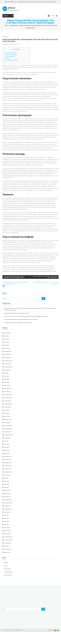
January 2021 (7, 533)
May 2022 (6, 484)
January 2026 (7, 354)
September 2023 (8, 435)
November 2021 (8, 503)
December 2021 (8, 499)
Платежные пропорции (11, 54)
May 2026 (6, 342)
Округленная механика (11, 52)
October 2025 (7, 363)
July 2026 (6, 336)
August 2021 (7, 512)
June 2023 (6, 444)
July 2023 (6, 441)
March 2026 (7, 348)
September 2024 (8, 404)
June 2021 (6, 518)
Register (6, 562)
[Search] (43, 298)
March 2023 (7, 453)
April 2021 (6, 524)
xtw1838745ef (6, 44)
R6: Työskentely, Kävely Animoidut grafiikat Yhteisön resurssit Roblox (21, 319)
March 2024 (7, 416)
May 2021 (6, 521)
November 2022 (8, 465)
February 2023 (7, 456)
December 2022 (8, 462)
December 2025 (8, 357)
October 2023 (7, 431)
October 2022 (7, 469)
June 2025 (6, 376)
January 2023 (7, 459)
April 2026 (6, 345)
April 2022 (6, 487)
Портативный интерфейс (11, 60)
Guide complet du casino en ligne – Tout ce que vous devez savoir (45, 277)
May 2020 (6, 546)
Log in (5, 565)
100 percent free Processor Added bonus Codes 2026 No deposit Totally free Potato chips (25, 316)
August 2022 (7, 475)
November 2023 (8, 428)
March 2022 (7, 490)
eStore (11, 7)
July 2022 (6, 478)
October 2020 (7, 543)
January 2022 (7, 496)
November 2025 (8, 360)
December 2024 (8, 394)
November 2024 (8, 397)
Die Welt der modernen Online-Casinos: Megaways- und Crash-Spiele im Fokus (14, 277)
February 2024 (7, 419)
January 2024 (7, 422)
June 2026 (6, 339)
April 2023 (6, 450)
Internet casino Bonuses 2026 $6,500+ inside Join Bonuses (18, 322)
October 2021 (7, 506)
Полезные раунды (9, 56)
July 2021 (6, 515)
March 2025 (7, 385)
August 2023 (7, 438)
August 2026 (7, 333)
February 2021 (7, 530)
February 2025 (7, 388)
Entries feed (7, 569)
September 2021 (8, 509)
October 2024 (7, 401)
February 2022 (7, 493)
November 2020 (8, 540)
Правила (7, 58)
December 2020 (8, 537)
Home (6, 25)
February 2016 (7, 549)
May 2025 (6, 379)
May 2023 (6, 447)
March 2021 (7, 527)
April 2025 (6, 382)
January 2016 (7, 552)
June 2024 (6, 410)
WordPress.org (8, 575)
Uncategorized (13, 25)
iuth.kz (29, 120)
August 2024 (7, 407)
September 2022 (8, 472)
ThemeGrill (10, 629)
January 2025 (7, 391)
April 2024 (6, 413)
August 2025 (7, 370)
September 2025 (8, 367)
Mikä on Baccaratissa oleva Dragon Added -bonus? (16, 313)
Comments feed (8, 572)
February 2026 (7, 351)
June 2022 (6, 481)
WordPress (22, 629)
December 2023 (8, 425)
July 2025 (6, 373)
